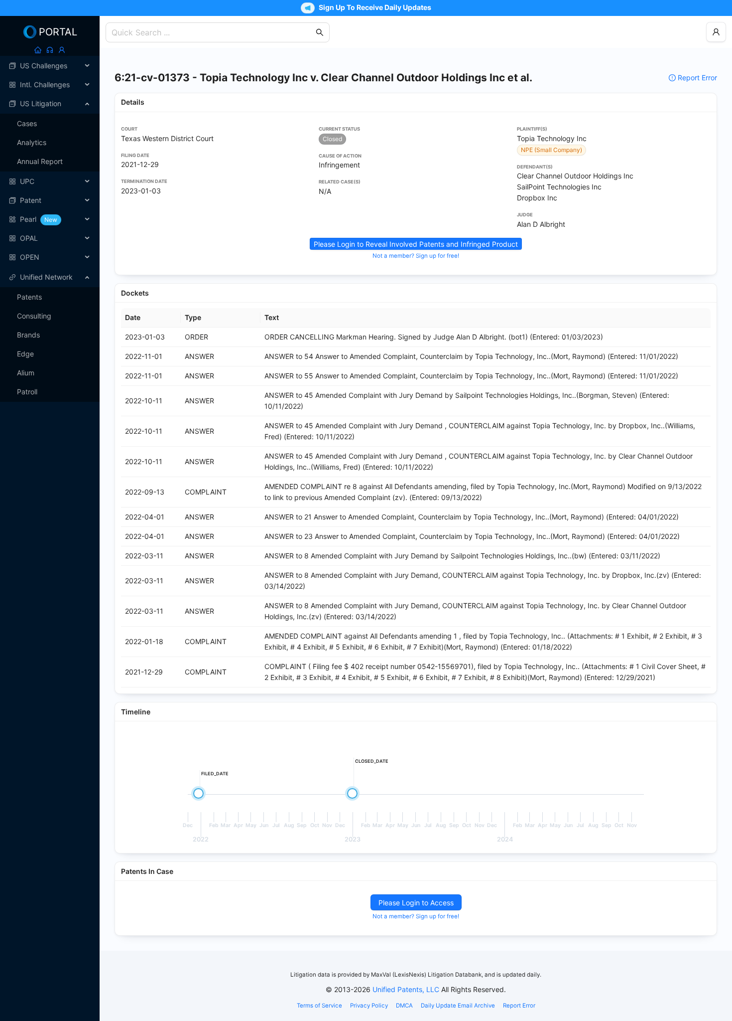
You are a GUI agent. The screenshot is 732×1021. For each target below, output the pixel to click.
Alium (25, 372)
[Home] (38, 50)
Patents (29, 297)
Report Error (697, 77)
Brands (28, 335)
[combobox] (213, 32)
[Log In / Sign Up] (62, 50)
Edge (25, 353)
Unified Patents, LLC (405, 989)
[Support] (50, 50)
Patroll (27, 391)
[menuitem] (50, 66)
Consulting (34, 316)
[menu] (50, 161)
